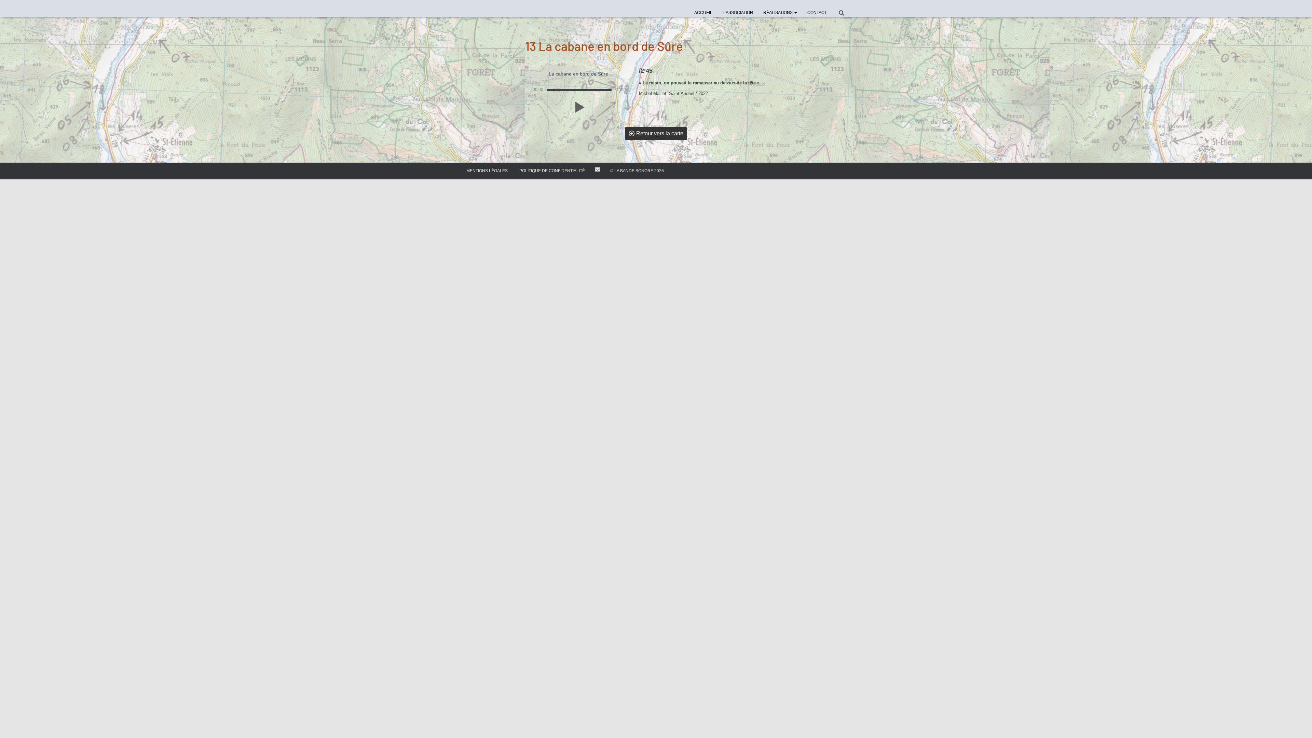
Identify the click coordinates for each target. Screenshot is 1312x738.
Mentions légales (487, 170)
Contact (817, 12)
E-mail (597, 169)
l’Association (738, 12)
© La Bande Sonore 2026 (637, 170)
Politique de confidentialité (552, 170)
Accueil (703, 12)
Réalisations (778, 12)
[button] (795, 12)
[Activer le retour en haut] (1298, 724)
